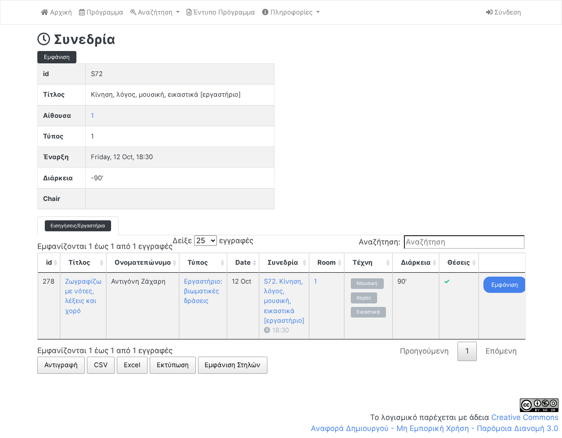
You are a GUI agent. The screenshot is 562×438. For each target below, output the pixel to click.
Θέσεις (458, 262)
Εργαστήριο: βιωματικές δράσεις (203, 291)
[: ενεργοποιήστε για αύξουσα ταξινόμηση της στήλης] (505, 262)
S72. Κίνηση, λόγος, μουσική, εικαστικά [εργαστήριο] (284, 301)
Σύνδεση (507, 12)
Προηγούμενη (424, 351)
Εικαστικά (368, 312)
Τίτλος (79, 262)
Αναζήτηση (155, 12)
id (49, 262)
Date (243, 262)
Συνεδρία (282, 262)
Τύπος (197, 262)
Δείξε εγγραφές (213, 240)
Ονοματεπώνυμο (143, 262)
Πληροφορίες (291, 12)
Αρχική (60, 12)
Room (326, 262)
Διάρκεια (416, 262)
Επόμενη (501, 351)
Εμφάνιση (504, 284)
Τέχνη (362, 262)
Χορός (364, 298)
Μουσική (367, 283)
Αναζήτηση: (379, 241)
